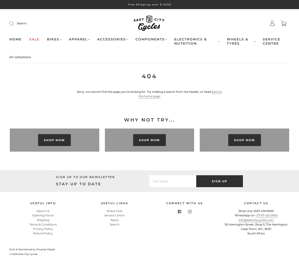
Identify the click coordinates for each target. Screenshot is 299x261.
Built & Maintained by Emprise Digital (32, 249)
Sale (34, 39)
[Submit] (14, 23)
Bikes (53, 39)
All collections (20, 57)
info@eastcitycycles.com (256, 220)
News (114, 220)
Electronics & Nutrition (190, 41)
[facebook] (179, 211)
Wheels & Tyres (237, 41)
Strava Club (114, 211)
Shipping (43, 220)
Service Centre (271, 41)
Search (21, 23)
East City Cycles (27, 254)
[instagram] (190, 211)
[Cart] (284, 24)
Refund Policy (43, 233)
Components (150, 39)
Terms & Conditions (43, 224)
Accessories (111, 39)
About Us (43, 211)
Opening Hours (43, 215)
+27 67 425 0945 (266, 215)
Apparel (78, 39)
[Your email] (173, 181)
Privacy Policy (43, 229)
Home (15, 39)
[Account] (272, 24)
